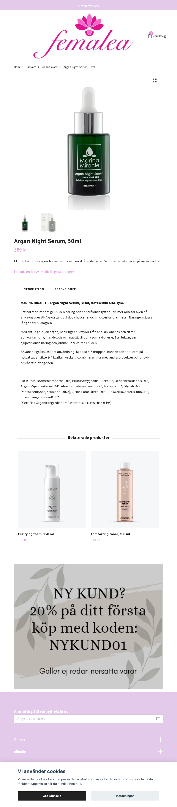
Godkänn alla (52, 796)
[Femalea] (83, 36)
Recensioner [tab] (65, 289)
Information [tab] (33, 289)
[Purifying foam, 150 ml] (52, 489)
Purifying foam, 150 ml (36, 534)
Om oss (20, 739)
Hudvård (31, 67)
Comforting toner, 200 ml (110, 534)
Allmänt (20, 751)
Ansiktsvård (50, 67)
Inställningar (125, 796)
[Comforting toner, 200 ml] (125, 489)
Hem (17, 67)
